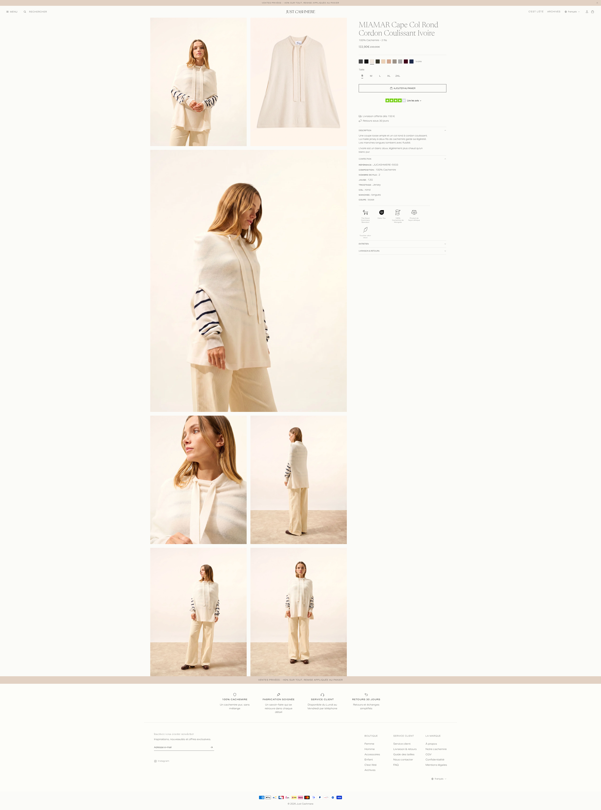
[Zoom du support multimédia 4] (198, 480)
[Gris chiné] (400, 61)
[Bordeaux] (406, 61)
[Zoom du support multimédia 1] (198, 82)
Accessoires (372, 754)
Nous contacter (403, 759)
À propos (431, 743)
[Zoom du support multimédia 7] (298, 612)
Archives (553, 11)
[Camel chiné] (389, 61)
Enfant (369, 759)
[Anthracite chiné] (361, 61)
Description (365, 130)
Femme (369, 743)
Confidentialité (435, 759)
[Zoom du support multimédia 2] (298, 82)
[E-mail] (211, 747)
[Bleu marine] (411, 61)
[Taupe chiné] (395, 61)
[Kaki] (378, 61)
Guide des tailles (404, 754)
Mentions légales (436, 764)
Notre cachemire (436, 749)
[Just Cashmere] (300, 12)
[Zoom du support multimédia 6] (198, 612)
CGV (428, 754)
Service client (402, 743)
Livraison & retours (369, 251)
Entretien (364, 244)
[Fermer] (597, 3)
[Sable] (383, 61)
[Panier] (592, 11)
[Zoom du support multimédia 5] (298, 480)
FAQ (396, 764)
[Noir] (366, 61)
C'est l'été (536, 11)
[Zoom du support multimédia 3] (248, 281)
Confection (365, 159)
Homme (370, 749)
